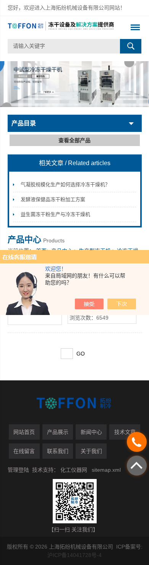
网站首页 (24, 432)
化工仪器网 (73, 470)
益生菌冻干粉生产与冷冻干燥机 (55, 214)
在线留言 (24, 451)
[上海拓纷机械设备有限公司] (61, 27)
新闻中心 (91, 432)
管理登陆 (18, 470)
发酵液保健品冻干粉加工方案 (53, 199)
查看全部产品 (74, 140)
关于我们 (91, 451)
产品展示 (57, 432)
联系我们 (57, 451)
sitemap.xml (106, 470)
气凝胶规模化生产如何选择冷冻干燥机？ (65, 184)
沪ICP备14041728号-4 (74, 555)
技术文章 (125, 432)
